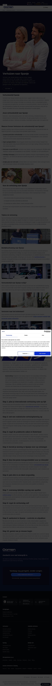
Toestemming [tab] (9, 335)
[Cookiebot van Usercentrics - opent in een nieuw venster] (45, 332)
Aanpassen (25, 353)
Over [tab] (43, 335)
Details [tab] (26, 335)
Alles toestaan (42, 353)
